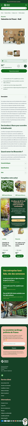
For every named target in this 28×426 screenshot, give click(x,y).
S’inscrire (18, 220)
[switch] (25, 424)
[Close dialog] (26, 199)
